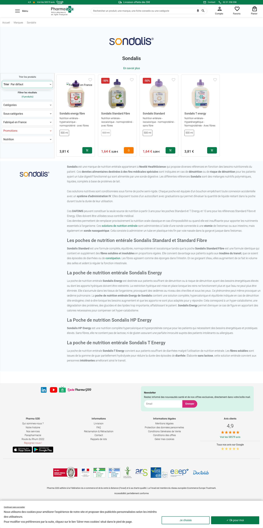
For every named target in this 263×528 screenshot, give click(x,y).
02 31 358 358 (230, 2)
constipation (112, 258)
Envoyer (189, 403)
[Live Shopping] (62, 389)
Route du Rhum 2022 (33, 439)
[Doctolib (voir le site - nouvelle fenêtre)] (201, 472)
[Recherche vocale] (198, 11)
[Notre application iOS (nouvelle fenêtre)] (22, 450)
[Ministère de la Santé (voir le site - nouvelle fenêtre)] (85, 473)
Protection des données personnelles (164, 427)
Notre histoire (33, 427)
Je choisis (186, 520)
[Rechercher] (203, 11)
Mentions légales (164, 423)
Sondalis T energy (195, 113)
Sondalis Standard (154, 113)
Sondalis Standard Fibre (115, 113)
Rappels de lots (98, 439)
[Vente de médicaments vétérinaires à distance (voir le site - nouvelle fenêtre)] (114, 473)
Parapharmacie (33, 435)
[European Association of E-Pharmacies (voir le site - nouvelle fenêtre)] (179, 472)
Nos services (33, 431)
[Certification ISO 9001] (65, 472)
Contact (211, 2)
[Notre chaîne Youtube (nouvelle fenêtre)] (53, 389)
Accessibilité (120, 493)
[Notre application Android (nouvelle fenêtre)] (43, 450)
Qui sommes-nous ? (33, 423)
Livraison (98, 423)
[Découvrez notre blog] (79, 390)
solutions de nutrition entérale (120, 225)
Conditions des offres (164, 435)
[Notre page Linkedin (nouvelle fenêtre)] (43, 390)
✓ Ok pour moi (235, 520)
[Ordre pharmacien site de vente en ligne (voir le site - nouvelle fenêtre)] (99, 472)
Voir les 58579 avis (46, 2)
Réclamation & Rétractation (98, 431)
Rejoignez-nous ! (33, 443)
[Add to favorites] (90, 80)
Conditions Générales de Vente (164, 431)
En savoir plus (131, 68)
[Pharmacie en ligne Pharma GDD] (61, 11)
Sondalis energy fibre (72, 113)
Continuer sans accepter (14, 507)
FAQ (98, 427)
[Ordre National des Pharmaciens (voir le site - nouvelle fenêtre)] (127, 472)
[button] (17, 11)
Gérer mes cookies (164, 439)
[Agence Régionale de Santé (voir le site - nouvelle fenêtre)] (141, 472)
